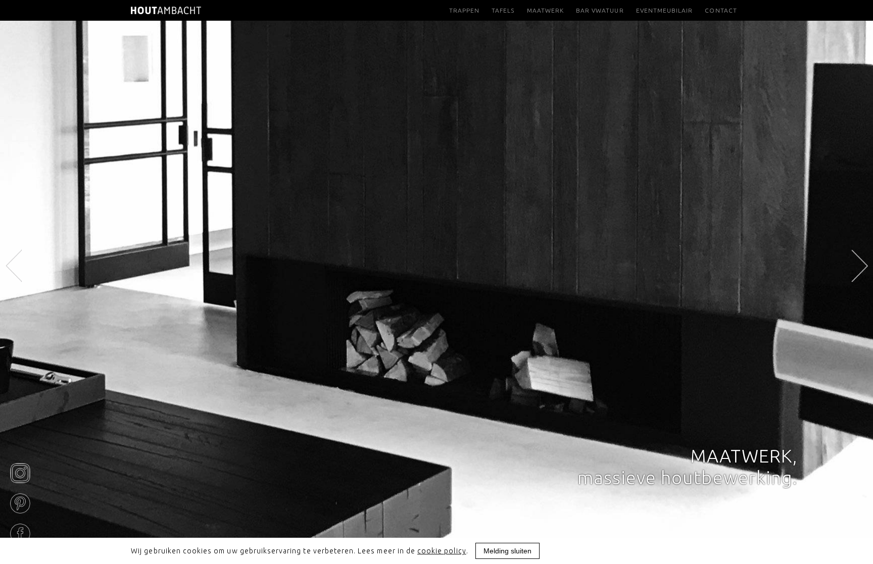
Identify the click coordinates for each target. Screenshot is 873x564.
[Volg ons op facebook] (20, 534)
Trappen (464, 10)
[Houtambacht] (166, 10)
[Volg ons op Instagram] (20, 473)
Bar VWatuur (600, 10)
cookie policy (441, 551)
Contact (721, 10)
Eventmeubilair (664, 10)
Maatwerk (545, 10)
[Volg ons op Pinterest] (20, 503)
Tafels (503, 10)
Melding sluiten (507, 551)
